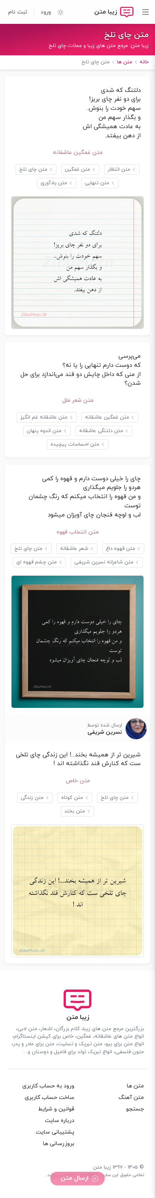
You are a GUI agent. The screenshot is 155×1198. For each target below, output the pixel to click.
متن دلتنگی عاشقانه (101, 430)
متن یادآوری (54, 183)
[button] (57, 12)
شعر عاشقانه (74, 548)
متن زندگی (32, 797)
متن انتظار (119, 169)
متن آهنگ (131, 1097)
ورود (46, 12)
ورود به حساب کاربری (48, 1086)
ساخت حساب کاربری (49, 1097)
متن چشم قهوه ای (36, 562)
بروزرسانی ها (58, 1143)
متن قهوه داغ (120, 548)
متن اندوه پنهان (44, 430)
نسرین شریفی (104, 732)
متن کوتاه (72, 797)
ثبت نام (17, 12)
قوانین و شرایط (56, 1109)
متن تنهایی (97, 183)
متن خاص (78, 781)
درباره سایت (59, 1120)
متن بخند (74, 811)
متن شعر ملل (77, 400)
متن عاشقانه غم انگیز (44, 417)
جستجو (135, 1109)
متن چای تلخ (126, 35)
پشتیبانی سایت (55, 1132)
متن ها (135, 1086)
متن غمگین (77, 169)
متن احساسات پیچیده (74, 444)
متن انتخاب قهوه (77, 532)
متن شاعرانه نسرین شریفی (104, 562)
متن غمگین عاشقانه (78, 152)
